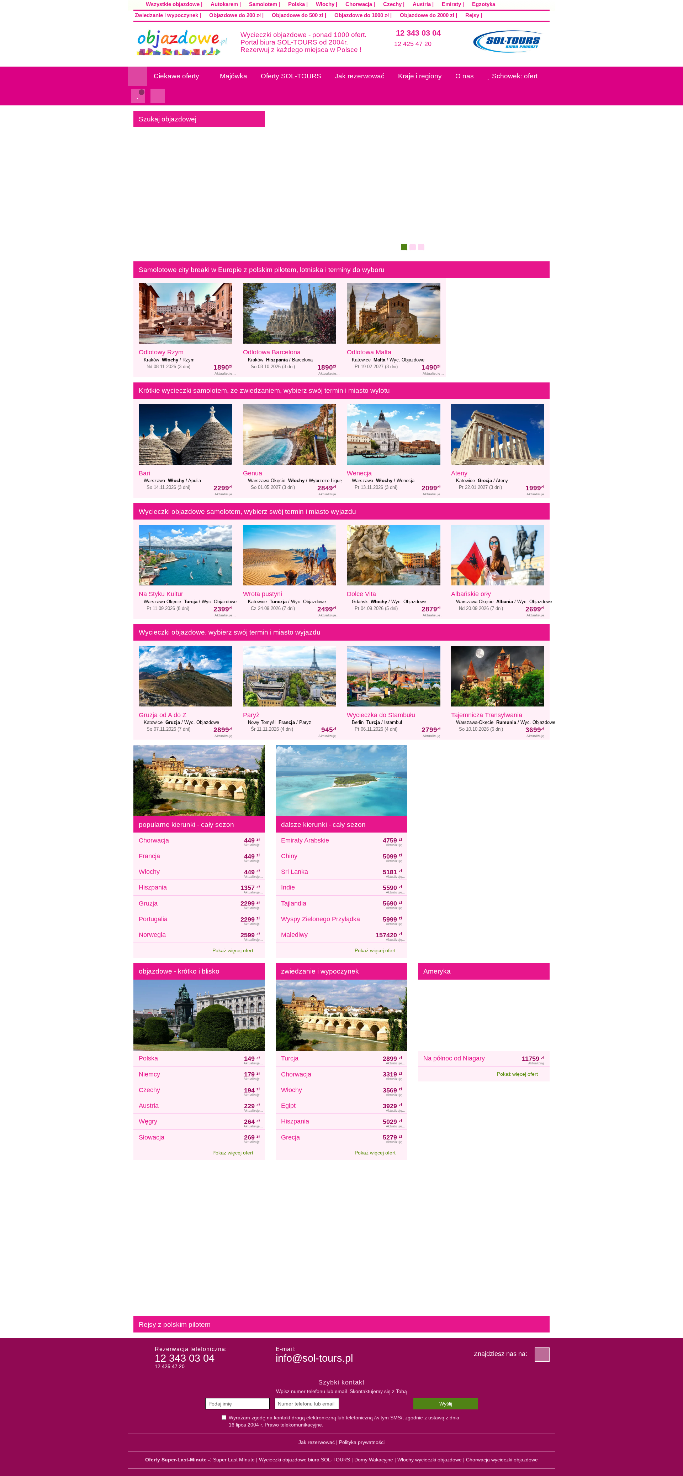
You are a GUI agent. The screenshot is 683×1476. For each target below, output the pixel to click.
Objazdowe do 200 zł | (236, 15)
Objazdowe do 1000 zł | (363, 15)
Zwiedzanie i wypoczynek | (167, 15)
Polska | (298, 4)
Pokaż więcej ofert (233, 950)
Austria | (423, 4)
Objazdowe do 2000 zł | (428, 15)
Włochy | (326, 4)
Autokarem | (225, 4)
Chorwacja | (360, 4)
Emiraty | (452, 4)
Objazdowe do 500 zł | (299, 15)
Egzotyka (483, 4)
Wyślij (445, 1404)
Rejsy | (473, 15)
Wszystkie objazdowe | (174, 4)
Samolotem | (264, 4)
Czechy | (394, 4)
